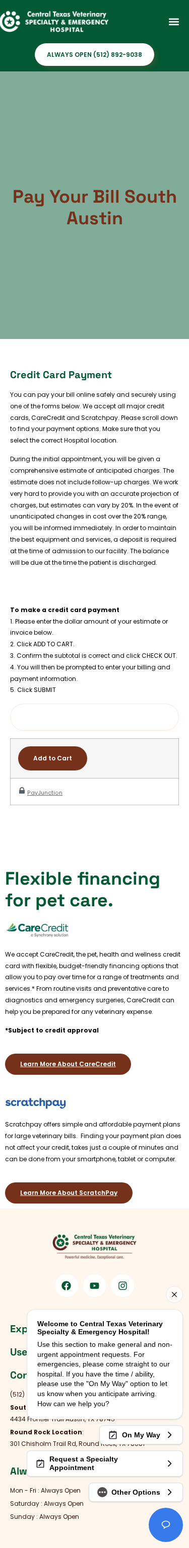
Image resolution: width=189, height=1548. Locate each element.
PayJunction (44, 793)
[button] (173, 21)
